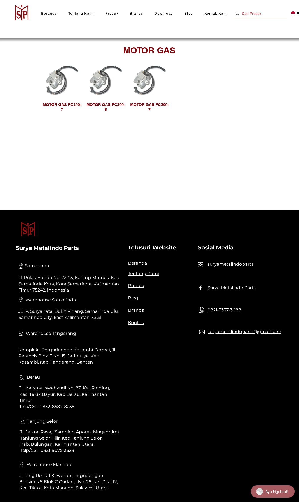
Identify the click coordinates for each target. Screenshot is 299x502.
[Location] (21, 266)
